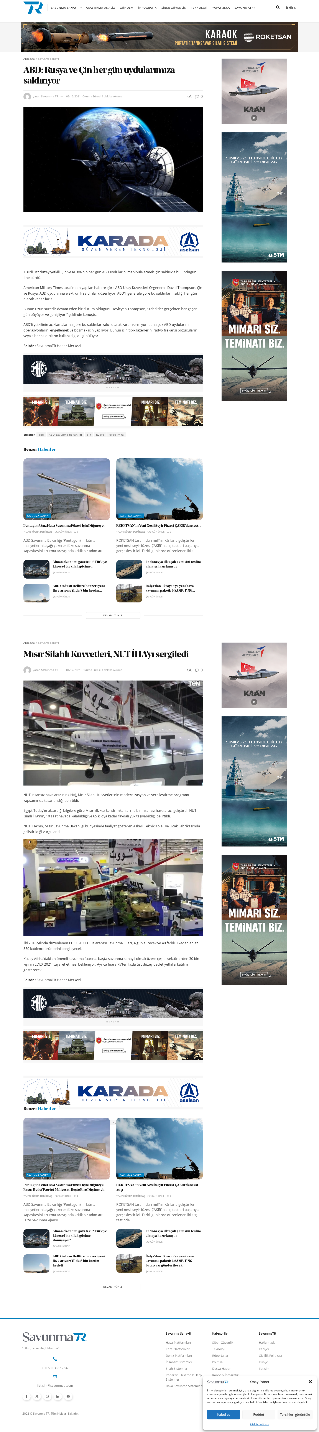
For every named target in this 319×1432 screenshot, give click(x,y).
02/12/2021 (73, 96)
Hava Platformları (178, 1371)
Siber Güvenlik (173, 8)
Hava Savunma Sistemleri (184, 1414)
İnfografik (147, 8)
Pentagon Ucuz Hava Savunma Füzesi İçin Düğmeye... (65, 526)
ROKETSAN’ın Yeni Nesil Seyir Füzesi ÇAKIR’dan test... (158, 526)
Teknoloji (199, 8)
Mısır (103, 1122)
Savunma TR (50, 96)
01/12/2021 (73, 670)
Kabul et (223, 1414)
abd (41, 434)
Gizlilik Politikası (259, 1424)
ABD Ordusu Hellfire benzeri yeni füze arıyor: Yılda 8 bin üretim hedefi (79, 1290)
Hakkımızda (267, 1371)
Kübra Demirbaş (41, 531)
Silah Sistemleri (177, 1397)
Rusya (100, 434)
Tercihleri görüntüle (295, 1414)
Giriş (292, 7)
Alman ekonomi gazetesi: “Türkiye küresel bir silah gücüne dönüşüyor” (80, 1264)
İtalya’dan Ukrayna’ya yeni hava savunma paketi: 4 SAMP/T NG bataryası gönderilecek (170, 1290)
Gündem (126, 8)
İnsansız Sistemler (179, 1391)
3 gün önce (157, 531)
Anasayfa (29, 59)
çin (89, 434)
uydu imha (116, 434)
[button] (310, 1382)
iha (61, 1122)
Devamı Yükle (113, 615)
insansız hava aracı (81, 1122)
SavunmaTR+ (245, 8)
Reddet (258, 1414)
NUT (115, 1122)
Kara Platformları (178, 1378)
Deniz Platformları (179, 1384)
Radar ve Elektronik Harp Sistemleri (184, 1406)
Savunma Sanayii (65, 8)
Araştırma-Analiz (100, 8)
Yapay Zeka (221, 8)
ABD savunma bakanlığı (65, 434)
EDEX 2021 (46, 1122)
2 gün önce (64, 531)
